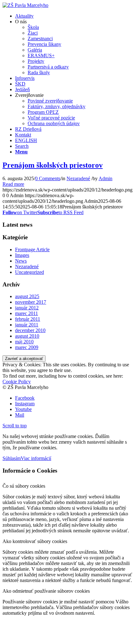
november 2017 (30, 302)
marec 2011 (26, 313)
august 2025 (27, 296)
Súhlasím (12, 458)
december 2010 (30, 330)
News (21, 260)
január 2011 (26, 324)
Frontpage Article (32, 249)
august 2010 (27, 336)
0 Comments (47, 178)
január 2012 (27, 307)
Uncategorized (29, 272)
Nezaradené (78, 178)
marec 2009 (26, 347)
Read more (13, 184)
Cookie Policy (17, 381)
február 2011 (27, 319)
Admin (105, 178)
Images (22, 255)
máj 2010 (24, 341)
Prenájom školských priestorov (53, 165)
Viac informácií (36, 458)
